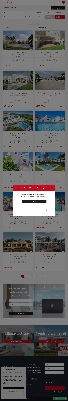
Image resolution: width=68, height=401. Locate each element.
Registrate (34, 210)
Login (34, 201)
